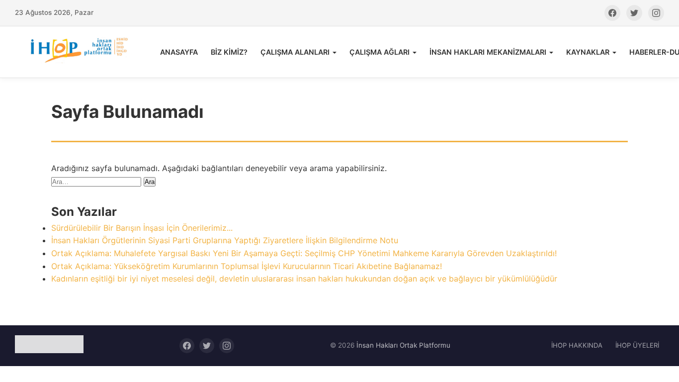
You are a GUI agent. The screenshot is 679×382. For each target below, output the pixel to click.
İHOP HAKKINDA (576, 345)
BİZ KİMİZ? (229, 52)
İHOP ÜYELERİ (637, 345)
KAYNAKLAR (587, 52)
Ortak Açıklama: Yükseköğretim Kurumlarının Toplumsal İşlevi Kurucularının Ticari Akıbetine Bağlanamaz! (246, 266)
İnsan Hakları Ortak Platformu (403, 345)
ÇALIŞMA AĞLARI (379, 52)
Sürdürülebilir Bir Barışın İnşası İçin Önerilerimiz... (142, 228)
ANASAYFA (179, 52)
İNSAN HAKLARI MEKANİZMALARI (487, 52)
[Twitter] (634, 13)
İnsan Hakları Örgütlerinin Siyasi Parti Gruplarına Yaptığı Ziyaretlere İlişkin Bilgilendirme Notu (224, 240)
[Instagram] (656, 13)
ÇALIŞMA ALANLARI (295, 52)
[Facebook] (612, 13)
